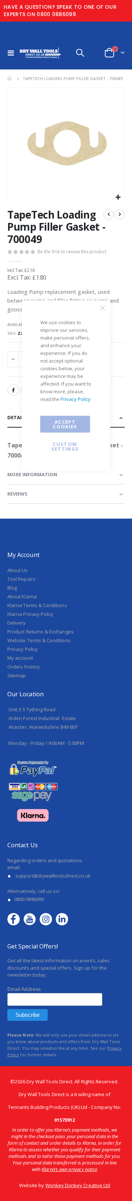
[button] (117, 197)
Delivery (16, 623)
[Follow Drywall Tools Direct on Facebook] (15, 918)
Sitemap (16, 675)
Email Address (24, 989)
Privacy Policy (75, 399)
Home (9, 78)
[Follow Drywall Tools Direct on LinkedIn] (62, 918)
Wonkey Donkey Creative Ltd (77, 1185)
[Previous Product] (108, 214)
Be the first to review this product (71, 252)
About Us (17, 570)
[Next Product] (119, 214)
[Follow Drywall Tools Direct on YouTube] (31, 918)
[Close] (102, 307)
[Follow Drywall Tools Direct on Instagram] (48, 918)
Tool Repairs (21, 579)
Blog (12, 587)
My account (20, 658)
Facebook (13, 390)
